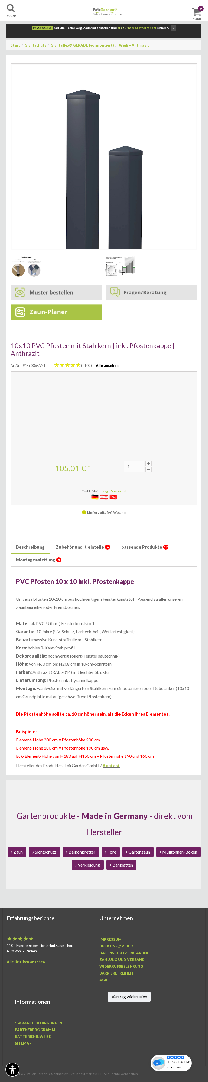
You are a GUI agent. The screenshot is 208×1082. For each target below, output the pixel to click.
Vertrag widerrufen (129, 996)
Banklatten (122, 864)
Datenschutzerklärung (124, 953)
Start (15, 45)
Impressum (110, 939)
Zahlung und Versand (122, 959)
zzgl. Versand (114, 491)
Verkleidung (88, 864)
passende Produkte (144, 547)
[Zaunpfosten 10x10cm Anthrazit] (104, 157)
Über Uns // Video (116, 946)
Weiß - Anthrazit (134, 45)
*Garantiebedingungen (38, 1023)
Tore (111, 851)
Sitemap (23, 1043)
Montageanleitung (38, 559)
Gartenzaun (139, 851)
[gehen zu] (26, 266)
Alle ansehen (107, 365)
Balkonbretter (81, 851)
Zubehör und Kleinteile (82, 547)
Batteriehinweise (33, 1036)
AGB (103, 980)
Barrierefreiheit (116, 973)
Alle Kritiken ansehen (26, 962)
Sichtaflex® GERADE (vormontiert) (82, 45)
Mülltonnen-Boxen (179, 851)
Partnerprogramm (35, 1030)
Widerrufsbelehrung (121, 966)
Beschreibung (30, 547)
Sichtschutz (35, 45)
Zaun (18, 851)
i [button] (173, 28)
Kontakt (111, 765)
